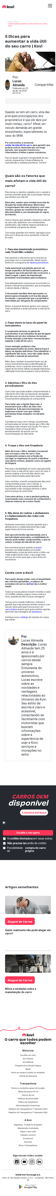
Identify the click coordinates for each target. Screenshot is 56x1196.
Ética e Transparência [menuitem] (28, 1145)
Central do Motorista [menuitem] (28, 1076)
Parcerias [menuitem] (28, 1142)
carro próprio (11, 609)
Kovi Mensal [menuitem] (28, 1062)
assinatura (37, 612)
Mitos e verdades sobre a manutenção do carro (20, 990)
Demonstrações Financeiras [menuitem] (28, 1105)
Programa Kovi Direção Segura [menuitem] (28, 1065)
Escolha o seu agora (28, 832)
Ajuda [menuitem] (28, 1069)
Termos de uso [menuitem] (28, 1095)
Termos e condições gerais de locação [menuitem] (28, 1088)
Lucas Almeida (32, 640)
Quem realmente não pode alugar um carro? (28, 932)
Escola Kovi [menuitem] (28, 1138)
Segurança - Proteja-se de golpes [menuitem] (28, 1125)
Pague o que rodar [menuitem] (28, 1131)
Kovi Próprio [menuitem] (28, 1058)
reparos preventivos (39, 262)
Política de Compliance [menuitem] (28, 1102)
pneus (39, 547)
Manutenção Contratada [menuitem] (28, 1128)
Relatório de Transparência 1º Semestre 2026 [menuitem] (28, 1112)
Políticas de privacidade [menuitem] (28, 1098)
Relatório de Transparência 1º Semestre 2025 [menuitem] (28, 1109)
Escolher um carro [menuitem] (28, 1055)
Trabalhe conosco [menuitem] (28, 1135)
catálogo (24, 617)
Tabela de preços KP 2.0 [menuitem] (28, 1091)
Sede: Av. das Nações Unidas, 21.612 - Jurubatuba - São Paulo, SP (28, 1179)
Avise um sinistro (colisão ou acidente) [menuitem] (28, 1072)
